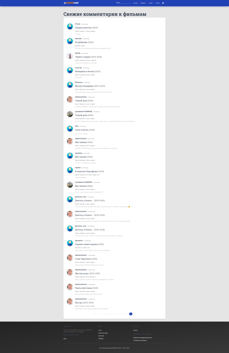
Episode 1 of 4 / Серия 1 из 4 (82, 247)
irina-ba (78, 68)
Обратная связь (103, 333)
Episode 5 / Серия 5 (80, 45)
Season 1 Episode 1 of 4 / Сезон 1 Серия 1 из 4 (87, 175)
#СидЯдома (84, 42)
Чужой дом (84, 100)
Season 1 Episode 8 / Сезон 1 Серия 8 (85, 75)
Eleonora (78, 82)
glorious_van (80, 197)
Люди (150, 3)
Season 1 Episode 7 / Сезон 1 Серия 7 (85, 262)
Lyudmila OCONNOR (83, 111)
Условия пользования (140, 340)
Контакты (101, 336)
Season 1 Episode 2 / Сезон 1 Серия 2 (85, 104)
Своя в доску (85, 129)
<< (94, 314)
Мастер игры (87, 273)
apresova (79, 240)
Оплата (135, 330)
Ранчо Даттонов (86, 288)
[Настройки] (163, 3)
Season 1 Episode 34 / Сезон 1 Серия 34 (85, 60)
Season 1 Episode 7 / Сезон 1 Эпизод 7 (85, 31)
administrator (81, 97)
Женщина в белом (87, 71)
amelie (78, 167)
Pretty (77, 24)
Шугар (84, 302)
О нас (100, 330)
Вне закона (84, 142)
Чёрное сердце (88, 56)
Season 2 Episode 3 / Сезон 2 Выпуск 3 (85, 277)
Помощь (100, 338)
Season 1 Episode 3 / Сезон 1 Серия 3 (85, 218)
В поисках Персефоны (89, 171)
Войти (158, 3)
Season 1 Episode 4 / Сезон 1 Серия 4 (85, 145)
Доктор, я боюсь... (90, 200)
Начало (135, 3)
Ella (76, 126)
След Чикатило (86, 258)
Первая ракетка (86, 27)
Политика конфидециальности (142, 337)
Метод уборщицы (90, 86)
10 (130, 314)
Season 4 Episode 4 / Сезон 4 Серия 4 (85, 89)
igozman (78, 153)
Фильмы (142, 3)
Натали (78, 38)
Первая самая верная (89, 244)
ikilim (77, 53)
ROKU (65, 338)
